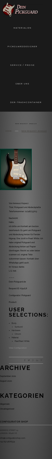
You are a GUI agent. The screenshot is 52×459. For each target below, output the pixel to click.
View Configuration (18, 348)
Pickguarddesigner (22, 46)
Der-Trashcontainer (26, 102)
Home (8, 131)
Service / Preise (22, 65)
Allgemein (5, 404)
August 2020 (6, 381)
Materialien (22, 28)
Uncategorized (7, 409)
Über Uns (23, 84)
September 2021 (8, 376)
